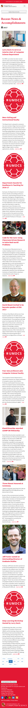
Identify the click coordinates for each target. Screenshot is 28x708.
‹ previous (9, 658)
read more (19, 83)
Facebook (2, 697)
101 (18, 658)
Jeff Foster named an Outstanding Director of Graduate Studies (12, 558)
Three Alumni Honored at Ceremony (12, 484)
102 (22, 658)
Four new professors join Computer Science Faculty (13, 372)
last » (15, 664)
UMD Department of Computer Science (11, 6)
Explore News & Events (14, 12)
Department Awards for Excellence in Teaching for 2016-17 (12, 185)
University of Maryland (14, 1)
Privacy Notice (14, 700)
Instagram (9, 697)
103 (3, 661)
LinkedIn (13, 697)
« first (3, 658)
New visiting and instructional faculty (10, 118)
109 (3, 664)
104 (7, 661)
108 (22, 661)
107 (18, 661)
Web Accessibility (5, 700)
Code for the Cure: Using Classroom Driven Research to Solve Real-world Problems (13, 241)
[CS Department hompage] (14, 704)
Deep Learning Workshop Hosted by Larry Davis (12, 622)
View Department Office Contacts (9, 682)
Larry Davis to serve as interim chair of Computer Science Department (13, 52)
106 (14, 661)
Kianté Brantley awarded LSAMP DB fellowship (12, 429)
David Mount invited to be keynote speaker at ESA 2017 (13, 307)
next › (10, 664)
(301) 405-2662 (11, 695)
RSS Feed (17, 697)
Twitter (6, 697)
